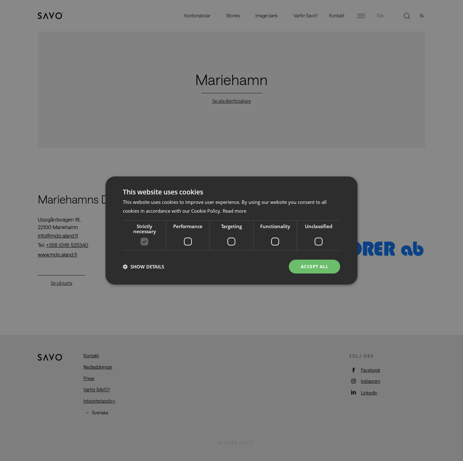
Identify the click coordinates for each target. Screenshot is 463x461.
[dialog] (231, 230)
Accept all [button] (314, 266)
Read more (234, 211)
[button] (143, 266)
